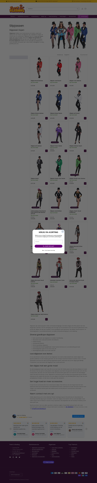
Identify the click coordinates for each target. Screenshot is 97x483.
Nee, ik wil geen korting (48, 250)
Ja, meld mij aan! (48, 246)
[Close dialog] (63, 231)
